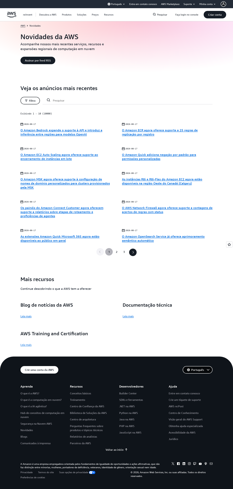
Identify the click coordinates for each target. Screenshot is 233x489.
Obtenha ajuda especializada (186, 426)
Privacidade (26, 472)
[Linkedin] (184, 464)
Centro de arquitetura (83, 419)
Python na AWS (128, 413)
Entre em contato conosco (184, 393)
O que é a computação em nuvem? (41, 399)
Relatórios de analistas (83, 436)
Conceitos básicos (80, 393)
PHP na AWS (126, 426)
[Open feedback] (229, 244)
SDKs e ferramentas (131, 399)
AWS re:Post (176, 406)
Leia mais (26, 316)
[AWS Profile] (223, 4)
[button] (48, 15)
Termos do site (46, 472)
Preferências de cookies (32, 477)
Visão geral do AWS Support (185, 419)
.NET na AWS (127, 406)
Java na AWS (126, 419)
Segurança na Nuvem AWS (36, 423)
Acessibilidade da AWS (182, 432)
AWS (22, 25)
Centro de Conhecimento (184, 413)
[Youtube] (200, 464)
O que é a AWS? (29, 393)
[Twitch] (194, 464)
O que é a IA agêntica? (33, 406)
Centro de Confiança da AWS (87, 406)
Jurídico (173, 439)
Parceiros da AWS (80, 443)
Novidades (26, 430)
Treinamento (77, 399)
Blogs (23, 436)
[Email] (211, 464)
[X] (173, 464)
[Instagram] (189, 464)
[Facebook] (178, 464)
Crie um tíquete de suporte (185, 399)
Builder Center (128, 393)
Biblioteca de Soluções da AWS (88, 413)
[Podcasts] (205, 464)
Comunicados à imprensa (35, 443)
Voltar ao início (114, 449)
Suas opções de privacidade (73, 472)
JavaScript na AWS (130, 432)
